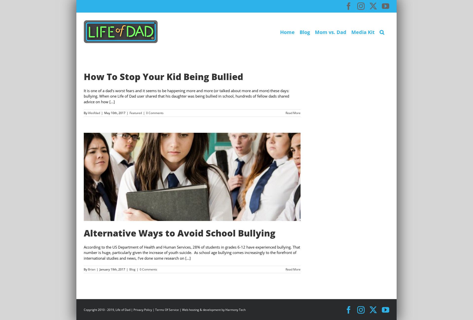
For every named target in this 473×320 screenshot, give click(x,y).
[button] (382, 32)
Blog (132, 269)
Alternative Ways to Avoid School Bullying (179, 233)
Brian (91, 269)
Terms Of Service (167, 310)
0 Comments (155, 113)
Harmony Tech (235, 310)
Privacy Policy (143, 310)
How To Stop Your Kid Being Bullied (163, 77)
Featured (136, 113)
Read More (293, 113)
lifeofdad (94, 113)
